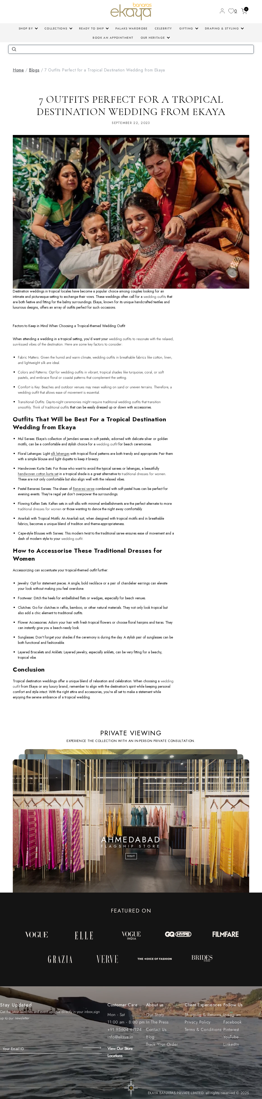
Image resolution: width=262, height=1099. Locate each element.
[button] (28, 28)
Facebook (232, 1022)
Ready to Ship (91, 28)
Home (18, 70)
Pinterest (231, 1029)
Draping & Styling (222, 28)
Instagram (232, 1015)
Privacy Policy (198, 1022)
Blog (150, 1037)
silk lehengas (60, 453)
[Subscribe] (92, 1047)
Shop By (26, 28)
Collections (56, 28)
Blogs (34, 70)
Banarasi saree (83, 488)
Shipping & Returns (203, 1015)
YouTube (231, 1037)
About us (155, 1005)
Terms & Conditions (203, 1029)
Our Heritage (153, 38)
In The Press (157, 1022)
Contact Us (156, 1029)
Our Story (155, 1015)
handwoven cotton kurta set (38, 473)
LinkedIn (231, 1044)
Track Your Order (162, 1044)
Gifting (186, 28)
